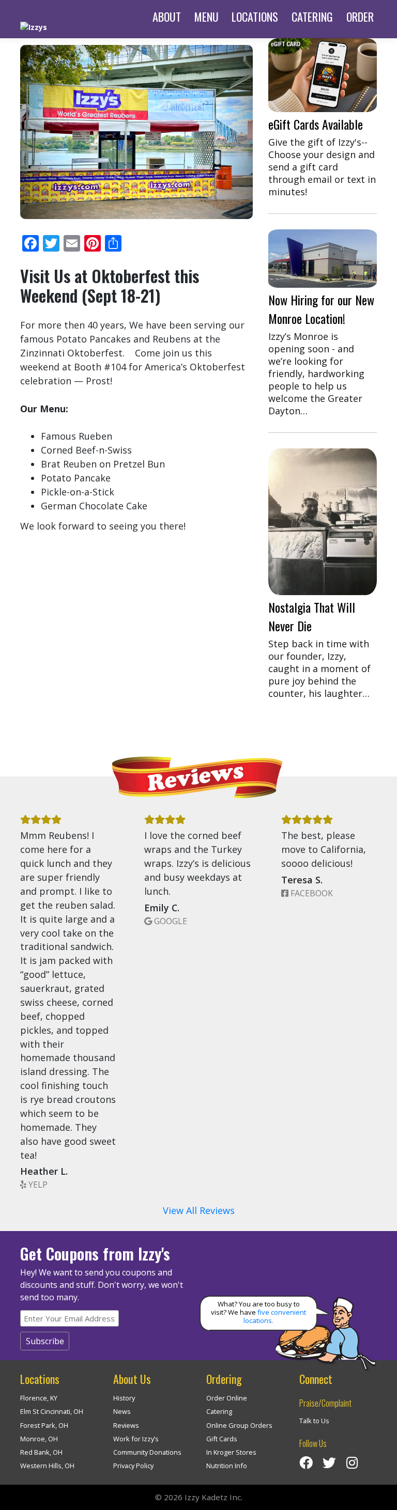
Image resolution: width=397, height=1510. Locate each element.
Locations (255, 16)
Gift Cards (221, 1438)
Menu (206, 16)
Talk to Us (314, 1420)
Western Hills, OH (47, 1465)
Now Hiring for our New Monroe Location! (321, 309)
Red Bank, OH (41, 1452)
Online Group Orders (239, 1425)
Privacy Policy (133, 1465)
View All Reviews (199, 1210)
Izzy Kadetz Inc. (213, 1497)
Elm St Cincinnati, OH (51, 1411)
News (122, 1411)
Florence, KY (38, 1398)
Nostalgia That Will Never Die (311, 616)
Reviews (126, 1425)
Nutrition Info (226, 1465)
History (124, 1398)
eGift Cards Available (315, 124)
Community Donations (147, 1452)
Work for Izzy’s (136, 1438)
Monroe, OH (39, 1438)
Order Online (226, 1398)
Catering (312, 16)
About (166, 16)
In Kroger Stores (231, 1452)
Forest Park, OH (44, 1425)
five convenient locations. (274, 1316)
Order (360, 16)
